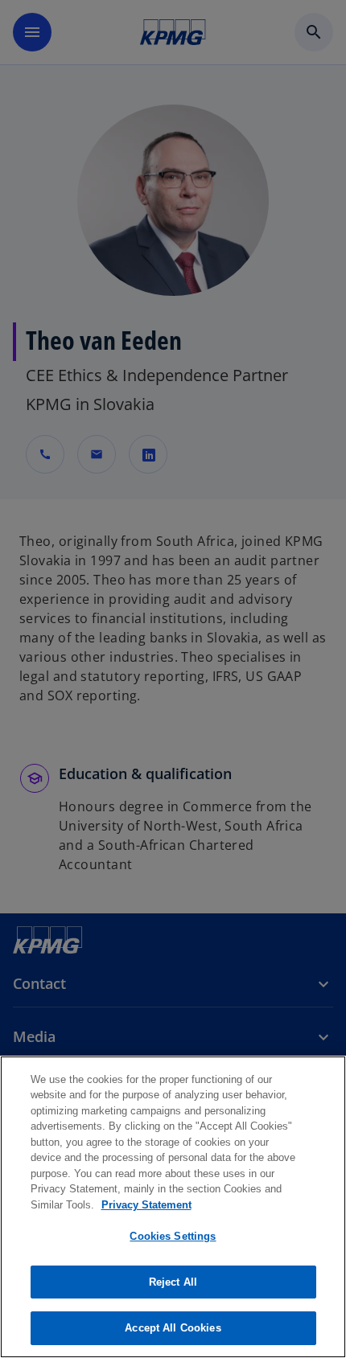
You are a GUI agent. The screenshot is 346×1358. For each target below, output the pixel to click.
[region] (173, 1207)
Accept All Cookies (172, 1328)
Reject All (173, 1282)
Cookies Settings (173, 1236)
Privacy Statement (146, 1205)
